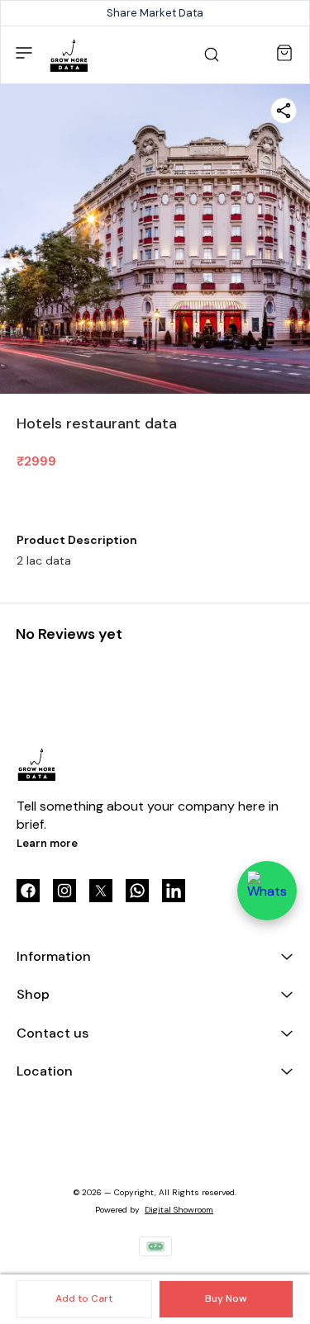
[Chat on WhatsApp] (267, 890)
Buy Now (225, 1298)
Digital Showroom (179, 1209)
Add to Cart (83, 1298)
